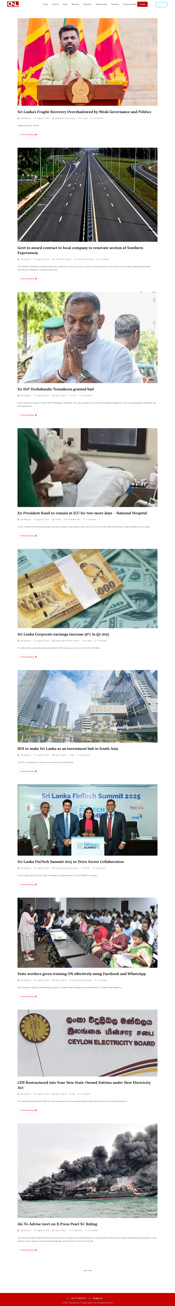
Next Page (88, 1271)
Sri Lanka (84, 118)
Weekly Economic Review (65, 118)
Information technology (64, 868)
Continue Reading (27, 134)
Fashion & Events (130, 4)
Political (55, 4)
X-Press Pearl (77, 1230)
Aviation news (101, 4)
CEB (73, 1094)
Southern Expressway (84, 259)
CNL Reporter (25, 118)
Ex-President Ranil (73, 519)
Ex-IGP (74, 396)
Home (45, 4)
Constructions (60, 259)
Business (75, 4)
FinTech (87, 868)
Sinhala (161, 5)
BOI (73, 755)
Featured (115, 4)
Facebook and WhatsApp (82, 980)
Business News (61, 641)
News (65, 4)
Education (87, 4)
